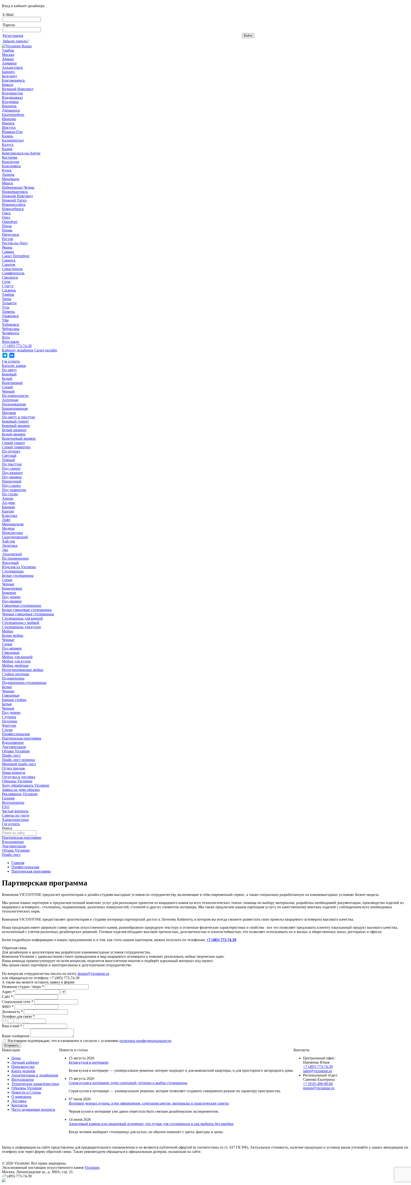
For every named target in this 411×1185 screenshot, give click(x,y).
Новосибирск (13, 209)
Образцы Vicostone (17, 781)
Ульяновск (10, 316)
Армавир (9, 63)
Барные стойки (14, 700)
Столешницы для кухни (21, 627)
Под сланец (11, 486)
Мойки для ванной (17, 657)
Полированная (14, 404)
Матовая (9, 413)
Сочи (6, 282)
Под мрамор (12, 477)
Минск (7, 183)
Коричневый (12, 383)
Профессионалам (16, 734)
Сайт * (7, 997)
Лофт (6, 520)
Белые (7, 687)
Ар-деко (8, 503)
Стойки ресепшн (15, 674)
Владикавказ (12, 97)
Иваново (9, 119)
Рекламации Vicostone (20, 794)
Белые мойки (12, 635)
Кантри (8, 511)
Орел (6, 217)
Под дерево (11, 597)
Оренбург (10, 222)
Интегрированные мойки (22, 670)
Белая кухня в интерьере (88, 1062)
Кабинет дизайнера (17, 350)
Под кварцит (12, 473)
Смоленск (10, 277)
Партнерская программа (21, 738)
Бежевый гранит (15, 421)
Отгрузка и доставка (18, 777)
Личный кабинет (25, 1062)
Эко (5, 550)
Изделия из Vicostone (19, 567)
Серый (7, 387)
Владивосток (12, 93)
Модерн (8, 528)
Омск (6, 213)
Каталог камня (14, 366)
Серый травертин (16, 447)
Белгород (9, 76)
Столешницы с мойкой (20, 623)
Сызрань (9, 290)
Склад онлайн (45, 350)
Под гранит (11, 468)
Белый (7, 378)
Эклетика (9, 545)
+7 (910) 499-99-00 (318, 1084)
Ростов (7, 239)
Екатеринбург (13, 115)
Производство (22, 1067)
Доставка (18, 1101)
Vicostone (91, 1167)
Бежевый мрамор (16, 426)
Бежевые (9, 593)
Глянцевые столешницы (21, 605)
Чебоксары (11, 329)
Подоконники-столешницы (24, 683)
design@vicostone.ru (93, 974)
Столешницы (13, 571)
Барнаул (8, 72)
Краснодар (10, 162)
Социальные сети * (17, 1002)
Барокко (8, 507)
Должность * (12, 1012)
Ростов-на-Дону (15, 243)
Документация (14, 747)
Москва (8, 55)
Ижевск (8, 123)
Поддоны (9, 721)
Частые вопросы (15, 811)
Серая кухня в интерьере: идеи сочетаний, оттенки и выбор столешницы (128, 1083)
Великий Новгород (17, 89)
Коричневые (12, 588)
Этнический (12, 554)
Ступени (9, 717)
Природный (11, 481)
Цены (16, 1058)
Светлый (9, 456)
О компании (21, 1097)
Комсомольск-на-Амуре (21, 153)
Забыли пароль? (16, 41)
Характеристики (15, 820)
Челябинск (10, 333)
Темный (8, 460)
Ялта (6, 337)
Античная (10, 400)
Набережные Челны (18, 187)
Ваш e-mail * (12, 1026)
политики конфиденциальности (145, 1041)
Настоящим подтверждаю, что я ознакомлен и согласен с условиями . (90, 1041)
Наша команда (13, 772)
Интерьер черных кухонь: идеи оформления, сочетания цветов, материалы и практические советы (149, 1103)
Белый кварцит (14, 430)
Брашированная (15, 408)
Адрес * (8, 992)
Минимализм (13, 524)
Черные (8, 584)
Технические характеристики (35, 1084)
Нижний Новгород (17, 196)
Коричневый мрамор (19, 438)
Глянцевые (11, 653)
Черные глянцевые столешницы (28, 614)
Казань (7, 136)
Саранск (8, 260)
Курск (7, 170)
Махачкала (10, 179)
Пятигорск (10, 234)
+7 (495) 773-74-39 (17, 346)
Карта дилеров (23, 1071)
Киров (7, 149)
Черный (8, 391)
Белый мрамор (13, 434)
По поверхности (15, 396)
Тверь (6, 299)
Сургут (8, 286)
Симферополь (13, 273)
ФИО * (8, 1007)
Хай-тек (8, 541)
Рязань (7, 247)
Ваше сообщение (15, 1036)
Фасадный (10, 563)
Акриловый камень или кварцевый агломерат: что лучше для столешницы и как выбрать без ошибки (151, 1124)
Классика (9, 516)
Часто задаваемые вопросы (33, 1109)
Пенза (7, 226)
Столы (7, 730)
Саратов (8, 264)
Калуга (7, 145)
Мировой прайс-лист (19, 764)
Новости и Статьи (26, 1092)
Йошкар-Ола (12, 132)
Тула (5, 307)
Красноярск (11, 166)
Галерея (8, 798)
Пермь (7, 230)
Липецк (8, 175)
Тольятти (9, 303)
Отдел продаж (13, 768)
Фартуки (9, 725)
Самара (8, 252)
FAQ (6, 807)
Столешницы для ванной (22, 618)
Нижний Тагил (14, 200)
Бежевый (9, 374)
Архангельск (12, 67)
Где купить (11, 361)
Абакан (8, 59)
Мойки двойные (15, 665)
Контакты (19, 1105)
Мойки (7, 631)
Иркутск (9, 127)
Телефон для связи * (18, 1016)
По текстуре (12, 464)
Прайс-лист (11, 755)
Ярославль (10, 342)
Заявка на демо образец (21, 790)
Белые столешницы (18, 575)
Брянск (7, 85)
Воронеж (9, 106)
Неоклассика (12, 533)
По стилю (10, 494)
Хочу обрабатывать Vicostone (25, 785)
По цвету (9, 370)
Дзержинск (11, 110)
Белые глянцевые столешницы (27, 610)
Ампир (7, 498)
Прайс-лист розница (18, 760)
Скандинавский (15, 537)
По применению (15, 558)
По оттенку (11, 451)
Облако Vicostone (16, 751)
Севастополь (12, 269)
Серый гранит (13, 443)
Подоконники (13, 678)
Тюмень (8, 312)
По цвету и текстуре (18, 417)
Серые (7, 580)
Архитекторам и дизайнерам (34, 1075)
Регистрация (13, 36)
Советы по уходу (15, 815)
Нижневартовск (15, 192)
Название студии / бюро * (23, 987)
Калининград (13, 140)
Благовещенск (13, 80)
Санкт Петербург (16, 256)
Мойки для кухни (16, 661)
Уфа (5, 320)
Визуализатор (13, 802)
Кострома (9, 157)
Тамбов (8, 50)
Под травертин (14, 490)
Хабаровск (10, 324)
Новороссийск (13, 204)
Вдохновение (13, 743)
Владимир (10, 102)
